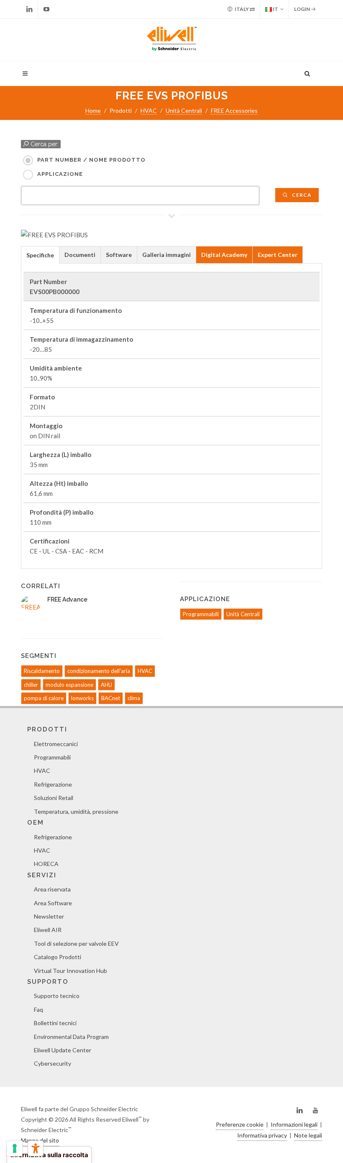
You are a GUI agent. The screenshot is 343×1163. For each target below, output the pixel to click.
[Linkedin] (29, 9)
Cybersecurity (52, 1063)
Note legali (308, 1135)
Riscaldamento (42, 671)
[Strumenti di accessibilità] (36, 1148)
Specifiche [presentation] (40, 255)
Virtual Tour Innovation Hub (70, 970)
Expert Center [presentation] (277, 254)
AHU (106, 684)
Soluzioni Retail (53, 797)
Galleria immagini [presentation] (166, 254)
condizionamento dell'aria (98, 671)
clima (134, 698)
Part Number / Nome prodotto (91, 160)
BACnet (110, 698)
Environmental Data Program (71, 1036)
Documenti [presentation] (79, 254)
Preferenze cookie (240, 1124)
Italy (242, 9)
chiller (31, 684)
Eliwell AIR (47, 929)
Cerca (301, 195)
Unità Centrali (184, 110)
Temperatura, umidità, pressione (76, 811)
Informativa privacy (262, 1135)
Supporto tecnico (56, 995)
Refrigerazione (53, 784)
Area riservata (52, 889)
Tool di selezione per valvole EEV (76, 943)
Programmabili (201, 614)
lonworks (82, 698)
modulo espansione (69, 684)
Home (93, 110)
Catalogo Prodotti (57, 956)
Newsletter (49, 916)
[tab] (40, 254)
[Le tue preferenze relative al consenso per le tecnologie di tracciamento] (15, 1148)
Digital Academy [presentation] (224, 254)
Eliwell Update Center (62, 1050)
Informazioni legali (294, 1124)
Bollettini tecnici (55, 1022)
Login (302, 9)
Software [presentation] (119, 254)
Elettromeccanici (56, 743)
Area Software (53, 903)
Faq (38, 1009)
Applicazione (60, 174)
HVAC (149, 110)
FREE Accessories (234, 110)
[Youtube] (46, 9)
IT (275, 9)
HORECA (46, 863)
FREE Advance (67, 599)
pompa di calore (44, 698)
